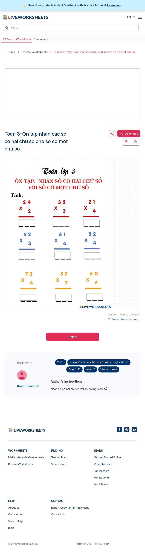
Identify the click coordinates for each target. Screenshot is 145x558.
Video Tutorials (103, 464)
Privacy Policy (101, 543)
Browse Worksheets (20, 464)
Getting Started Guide (107, 457)
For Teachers (101, 470)
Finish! (72, 337)
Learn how (114, 5)
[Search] (7, 27)
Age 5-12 (74, 369)
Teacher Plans (59, 457)
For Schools (101, 484)
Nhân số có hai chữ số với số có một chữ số (98, 362)
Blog (11, 527)
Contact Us (58, 514)
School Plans (58, 464)
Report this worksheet (124, 319)
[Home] (25, 17)
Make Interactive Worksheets (26, 457)
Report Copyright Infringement (70, 507)
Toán (60, 362)
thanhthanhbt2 (28, 386)
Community (15, 514)
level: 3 (90, 369)
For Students (101, 477)
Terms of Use (84, 543)
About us (13, 507)
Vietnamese (108, 369)
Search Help (15, 521)
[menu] (140, 17)
